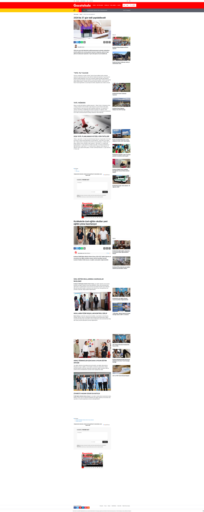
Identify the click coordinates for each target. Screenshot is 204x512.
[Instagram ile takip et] (109, 253)
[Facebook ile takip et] (107, 253)
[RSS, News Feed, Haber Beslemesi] (88, 508)
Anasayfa (76, 14)
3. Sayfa (118, 5)
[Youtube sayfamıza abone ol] (80, 508)
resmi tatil (77, 171)
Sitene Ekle (119, 505)
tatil (76, 169)
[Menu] (124, 5)
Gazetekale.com (81, 253)
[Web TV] (127, 1)
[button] (104, 42)
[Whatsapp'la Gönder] (82, 42)
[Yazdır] (84, 42)
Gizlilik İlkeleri (114, 505)
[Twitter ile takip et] (108, 253)
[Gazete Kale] (82, 5)
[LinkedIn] (79, 42)
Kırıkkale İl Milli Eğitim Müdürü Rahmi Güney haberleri (85, 419)
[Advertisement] (65, 28)
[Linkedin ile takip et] (83, 508)
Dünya (94, 5)
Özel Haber (113, 5)
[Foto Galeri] (129, 1)
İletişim (109, 505)
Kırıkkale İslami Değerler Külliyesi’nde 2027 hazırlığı (97, 10)
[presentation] (77, 10)
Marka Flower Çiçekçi (126, 505)
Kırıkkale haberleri (79, 421)
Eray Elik (79, 47)
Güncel (81, 14)
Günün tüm (126, 10)
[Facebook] (75, 42)
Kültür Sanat (100, 5)
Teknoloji (106, 5)
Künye (105, 505)
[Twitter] (77, 42)
